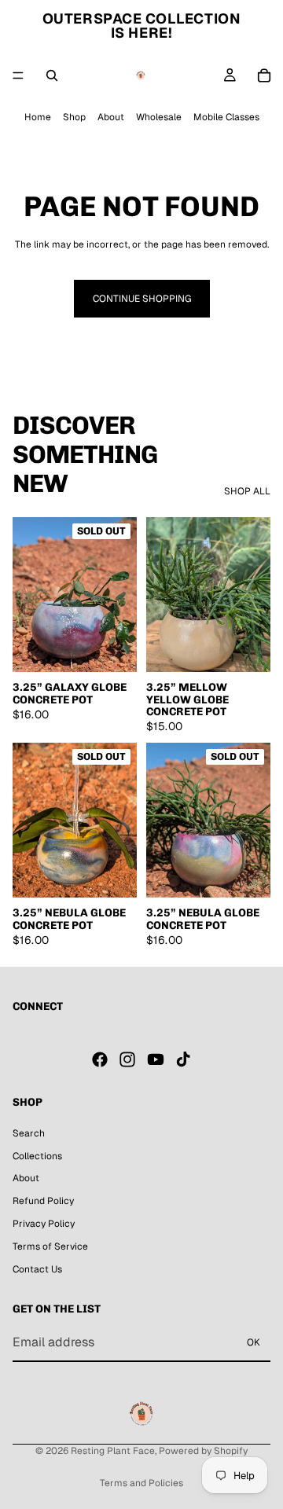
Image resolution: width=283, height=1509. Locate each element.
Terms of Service (50, 1245)
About (110, 117)
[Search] (52, 75)
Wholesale (159, 117)
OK (253, 1342)
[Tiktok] (183, 1059)
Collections (37, 1155)
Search (29, 1132)
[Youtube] (155, 1059)
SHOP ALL (247, 491)
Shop (74, 117)
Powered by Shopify (203, 1451)
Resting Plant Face (113, 1451)
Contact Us (37, 1268)
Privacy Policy (44, 1223)
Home (37, 117)
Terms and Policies (141, 1483)
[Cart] (264, 75)
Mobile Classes (226, 117)
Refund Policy (43, 1201)
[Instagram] (127, 1059)
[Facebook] (99, 1059)
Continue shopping (142, 298)
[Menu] (18, 75)
